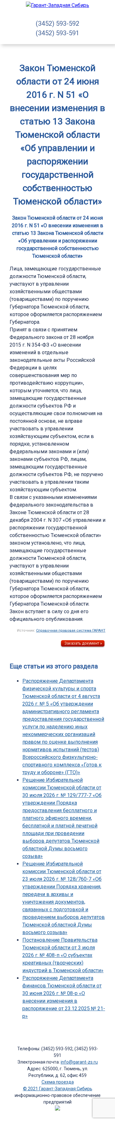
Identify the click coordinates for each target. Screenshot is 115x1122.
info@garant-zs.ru (79, 1062)
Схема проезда (58, 1082)
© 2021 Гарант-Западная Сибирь (57, 1088)
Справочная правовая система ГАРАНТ (70, 630)
